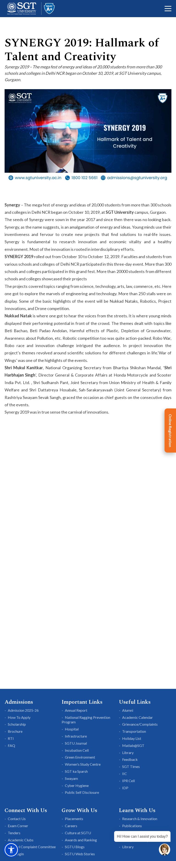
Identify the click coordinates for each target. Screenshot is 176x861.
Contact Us (17, 818)
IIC (124, 773)
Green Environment (80, 757)
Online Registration (170, 430)
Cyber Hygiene (77, 785)
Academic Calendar (137, 717)
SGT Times (131, 766)
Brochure (15, 731)
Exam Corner (18, 826)
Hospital (72, 729)
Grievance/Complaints (140, 724)
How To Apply (19, 717)
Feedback (130, 759)
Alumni (127, 710)
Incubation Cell (77, 750)
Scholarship (17, 724)
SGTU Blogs (75, 847)
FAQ (11, 745)
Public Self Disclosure (82, 792)
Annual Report (76, 710)
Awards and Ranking (81, 840)
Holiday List (131, 738)
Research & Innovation (139, 818)
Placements (74, 818)
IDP (125, 788)
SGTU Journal (76, 743)
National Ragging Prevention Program (86, 719)
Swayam (71, 778)
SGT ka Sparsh (76, 771)
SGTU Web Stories (80, 854)
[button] (11, 849)
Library (128, 752)
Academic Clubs (20, 840)
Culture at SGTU (78, 833)
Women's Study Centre (83, 764)
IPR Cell (128, 780)
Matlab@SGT (133, 745)
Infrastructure (76, 736)
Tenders (14, 833)
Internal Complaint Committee (32, 847)
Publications (132, 826)
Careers (71, 826)
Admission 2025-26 (23, 710)
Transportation (134, 731)
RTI (11, 738)
